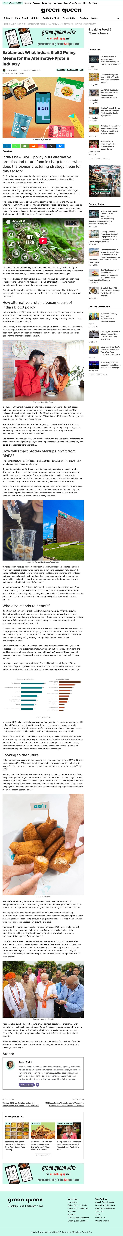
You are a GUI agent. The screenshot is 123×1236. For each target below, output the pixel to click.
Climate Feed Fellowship (78, 1218)
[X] (51, 146)
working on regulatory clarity (61, 427)
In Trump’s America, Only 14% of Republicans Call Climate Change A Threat (103, 319)
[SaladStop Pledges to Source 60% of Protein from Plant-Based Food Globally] (17, 1130)
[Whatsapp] (16, 146)
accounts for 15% (21, 587)
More (94, 3)
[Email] (25, 146)
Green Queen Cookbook (78, 1221)
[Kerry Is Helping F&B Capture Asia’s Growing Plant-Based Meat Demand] (94, 290)
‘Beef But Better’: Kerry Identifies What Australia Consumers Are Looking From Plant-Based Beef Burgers (103, 275)
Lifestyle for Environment (14, 205)
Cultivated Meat (51, 18)
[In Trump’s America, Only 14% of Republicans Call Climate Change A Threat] (94, 316)
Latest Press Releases (105, 1205)
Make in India (41, 901)
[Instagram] (42, 146)
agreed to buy (63, 1027)
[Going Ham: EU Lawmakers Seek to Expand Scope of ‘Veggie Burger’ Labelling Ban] (69, 1130)
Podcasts (36, 3)
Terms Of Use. (87, 1232)
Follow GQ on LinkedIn (77, 1205)
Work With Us (101, 1199)
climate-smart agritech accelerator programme (52, 1024)
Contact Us (100, 1218)
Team (97, 1214)
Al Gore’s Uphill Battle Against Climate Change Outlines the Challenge (110, 365)
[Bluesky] (60, 146)
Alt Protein (61, 70)
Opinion (35, 18)
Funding (84, 18)
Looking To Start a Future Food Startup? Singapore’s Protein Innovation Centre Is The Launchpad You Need (103, 237)
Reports (28, 3)
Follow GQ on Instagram (78, 1208)
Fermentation (69, 18)
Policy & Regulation (65, 1123)
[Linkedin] (7, 146)
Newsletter (57, 3)
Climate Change (72, 70)
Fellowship (46, 3)
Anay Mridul (25, 1062)
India (81, 70)
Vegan (8, 1123)
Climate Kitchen (102, 1221)
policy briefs (20, 481)
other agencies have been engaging (32, 424)
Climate (8, 18)
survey (73, 722)
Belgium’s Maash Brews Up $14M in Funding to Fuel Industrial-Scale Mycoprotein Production (104, 113)
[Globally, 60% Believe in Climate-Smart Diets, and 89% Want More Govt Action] (94, 334)
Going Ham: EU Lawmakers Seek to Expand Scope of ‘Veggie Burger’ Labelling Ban (102, 146)
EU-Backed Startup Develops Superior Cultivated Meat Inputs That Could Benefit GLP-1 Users (104, 62)
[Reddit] (33, 146)
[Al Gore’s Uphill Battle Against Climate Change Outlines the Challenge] (94, 365)
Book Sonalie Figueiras (105, 1208)
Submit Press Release (72, 3)
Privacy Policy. (77, 1232)
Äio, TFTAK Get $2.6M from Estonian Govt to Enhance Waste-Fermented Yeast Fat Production (104, 95)
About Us (87, 3)
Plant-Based (21, 18)
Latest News (73, 1199)
